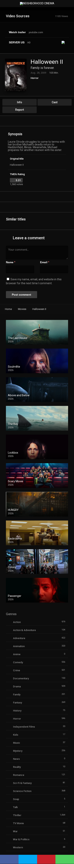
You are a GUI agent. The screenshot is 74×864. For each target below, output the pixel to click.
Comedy (18, 662)
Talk (15, 807)
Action (17, 622)
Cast (54, 102)
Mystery (17, 750)
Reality (17, 766)
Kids (15, 734)
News (16, 758)
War (15, 831)
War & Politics (21, 839)
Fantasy (17, 702)
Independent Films (24, 726)
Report (19, 109)
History (17, 710)
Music (16, 742)
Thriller (17, 815)
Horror (34, 78)
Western (18, 847)
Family (16, 694)
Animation (19, 646)
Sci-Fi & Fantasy (22, 783)
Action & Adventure (24, 630)
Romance (18, 775)
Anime (17, 654)
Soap (16, 799)
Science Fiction (22, 791)
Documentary (21, 678)
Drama (17, 686)
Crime (16, 670)
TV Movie (18, 823)
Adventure (19, 638)
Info (19, 102)
